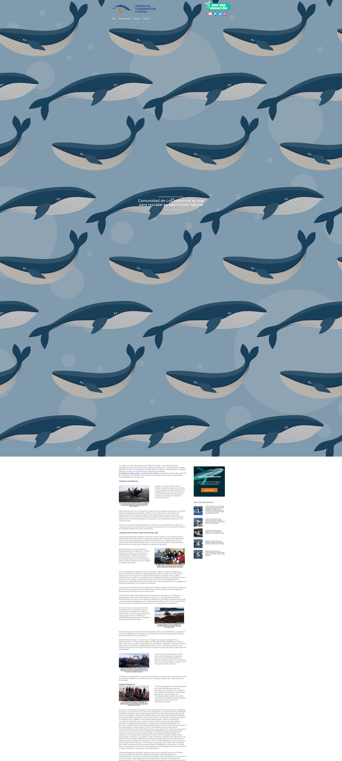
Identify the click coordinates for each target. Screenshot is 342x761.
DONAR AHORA (209, 490)
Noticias (136, 19)
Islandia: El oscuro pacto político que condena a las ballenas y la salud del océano (214, 532)
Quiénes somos (125, 19)
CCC (166, 210)
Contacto (146, 19)
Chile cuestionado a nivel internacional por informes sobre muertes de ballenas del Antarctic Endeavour (215, 521)
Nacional (181, 196)
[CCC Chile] (134, 9)
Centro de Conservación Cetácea (168, 196)
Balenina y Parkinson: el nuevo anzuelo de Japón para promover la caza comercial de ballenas (215, 553)
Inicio (114, 19)
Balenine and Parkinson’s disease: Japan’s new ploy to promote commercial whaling (214, 543)
